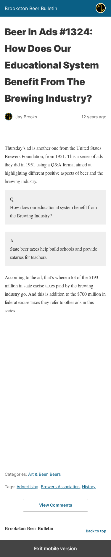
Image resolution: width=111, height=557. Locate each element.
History (89, 486)
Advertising (27, 486)
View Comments (55, 504)
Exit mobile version (55, 548)
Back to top (96, 531)
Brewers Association (60, 486)
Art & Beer (37, 474)
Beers (55, 474)
